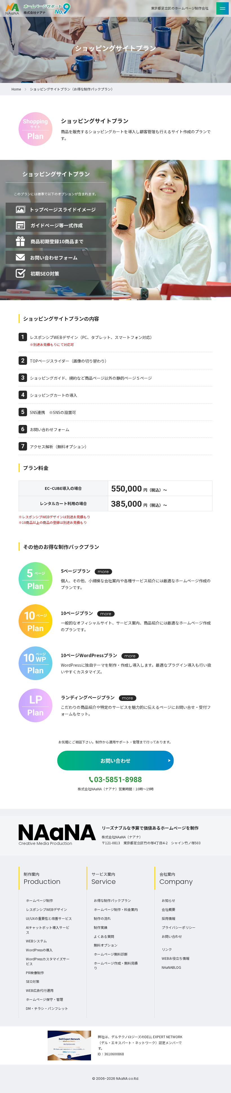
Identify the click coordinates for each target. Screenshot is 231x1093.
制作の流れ (102, 918)
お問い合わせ (115, 760)
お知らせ (168, 900)
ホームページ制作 (39, 900)
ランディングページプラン (88, 697)
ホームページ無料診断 (111, 954)
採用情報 (168, 918)
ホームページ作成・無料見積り (116, 965)
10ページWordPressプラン (89, 655)
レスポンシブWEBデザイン (46, 909)
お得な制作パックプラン (112, 900)
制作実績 (100, 927)
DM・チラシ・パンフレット (47, 1008)
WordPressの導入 (39, 949)
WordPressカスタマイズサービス (48, 961)
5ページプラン (75, 570)
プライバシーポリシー (179, 927)
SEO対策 (32, 981)
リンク (167, 949)
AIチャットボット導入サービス (47, 929)
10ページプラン (77, 613)
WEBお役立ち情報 (175, 958)
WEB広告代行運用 (40, 990)
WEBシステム (36, 940)
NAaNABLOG (171, 967)
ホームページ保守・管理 (44, 999)
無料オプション (105, 945)
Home (16, 89)
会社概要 (168, 909)
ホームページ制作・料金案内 (116, 909)
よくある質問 (104, 936)
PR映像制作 (35, 972)
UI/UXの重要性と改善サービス (49, 918)
